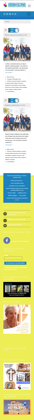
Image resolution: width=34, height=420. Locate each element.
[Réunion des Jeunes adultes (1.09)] (17, 49)
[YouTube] (10, 14)
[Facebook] (7, 14)
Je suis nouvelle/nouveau (17, 183)
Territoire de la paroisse (16, 180)
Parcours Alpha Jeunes (17, 87)
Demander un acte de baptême (17, 185)
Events (7, 21)
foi (10, 85)
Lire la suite (8, 72)
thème (19, 89)
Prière (19, 79)
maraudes (7, 157)
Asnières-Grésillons (16, 81)
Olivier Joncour (10, 77)
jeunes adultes (22, 85)
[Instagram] (15, 14)
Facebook (13, 241)
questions (11, 89)
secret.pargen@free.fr (15, 224)
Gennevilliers (15, 85)
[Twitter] (4, 14)
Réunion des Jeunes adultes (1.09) (16, 35)
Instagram (26, 241)
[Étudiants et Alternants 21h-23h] (17, 119)
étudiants (7, 85)
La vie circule (22, 195)
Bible (16, 83)
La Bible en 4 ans (22, 193)
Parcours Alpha (12, 193)
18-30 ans (9, 81)
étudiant (24, 153)
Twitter (20, 241)
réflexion (16, 89)
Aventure (12, 83)
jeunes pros (8, 87)
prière (6, 89)
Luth (23, 155)
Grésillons (14, 155)
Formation (9, 79)
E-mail (6, 255)
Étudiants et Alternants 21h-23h (15, 105)
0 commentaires (10, 91)
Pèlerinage (14, 79)
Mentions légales (12, 195)
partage (25, 87)
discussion (20, 83)
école (20, 153)
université (12, 159)
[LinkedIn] (13, 14)
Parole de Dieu (13, 157)
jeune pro (19, 155)
